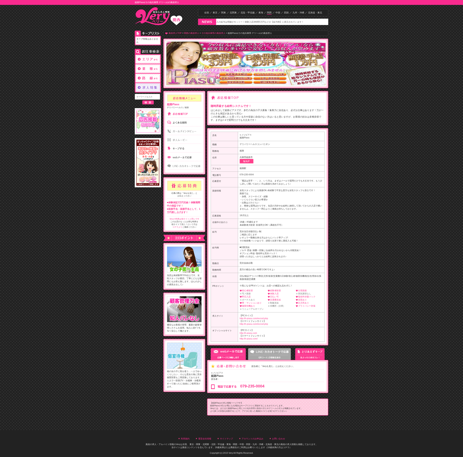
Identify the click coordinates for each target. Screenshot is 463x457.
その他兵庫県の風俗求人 (213, 33)
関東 (223, 12)
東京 (215, 12)
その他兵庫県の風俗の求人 (255, 408)
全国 (206, 12)
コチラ (286, 447)
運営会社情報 (204, 438)
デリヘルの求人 (276, 408)
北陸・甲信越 (248, 12)
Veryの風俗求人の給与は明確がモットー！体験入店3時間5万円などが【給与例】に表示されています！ (236, 22)
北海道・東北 (315, 12)
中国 (277, 12)
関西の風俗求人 (191, 33)
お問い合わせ (278, 438)
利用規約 (185, 438)
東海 (260, 12)
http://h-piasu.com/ (249, 338)
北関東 (233, 12)
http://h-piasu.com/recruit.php (254, 318)
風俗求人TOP (175, 33)
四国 (286, 12)
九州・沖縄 (298, 12)
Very (178, 444)
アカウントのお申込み (252, 438)
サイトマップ (226, 438)
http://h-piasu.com (248, 333)
